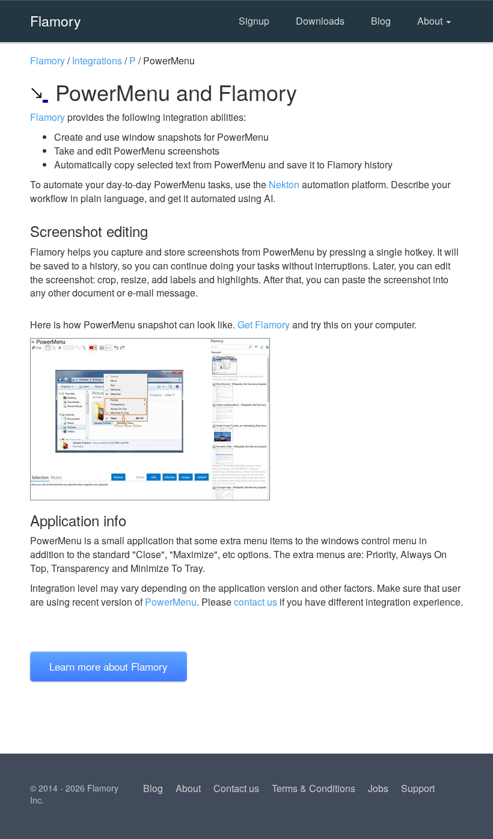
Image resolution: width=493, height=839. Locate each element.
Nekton (284, 184)
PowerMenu (171, 602)
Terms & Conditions (313, 788)
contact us (255, 602)
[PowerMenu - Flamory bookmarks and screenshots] (246, 419)
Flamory (55, 20)
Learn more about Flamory (108, 666)
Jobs (378, 788)
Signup (254, 21)
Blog (381, 21)
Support (418, 788)
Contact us (236, 788)
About (431, 21)
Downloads (320, 21)
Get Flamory (263, 324)
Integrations (97, 60)
